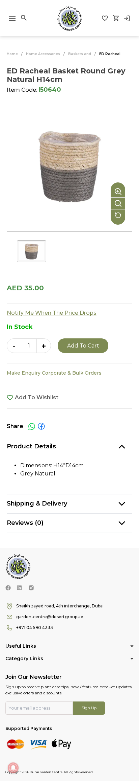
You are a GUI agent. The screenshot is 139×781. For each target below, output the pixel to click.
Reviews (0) (25, 523)
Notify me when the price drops (51, 313)
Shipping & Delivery (37, 503)
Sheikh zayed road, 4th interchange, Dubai (60, 605)
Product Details (31, 446)
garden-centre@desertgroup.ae (49, 616)
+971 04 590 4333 (34, 627)
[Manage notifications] (13, 767)
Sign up (89, 708)
